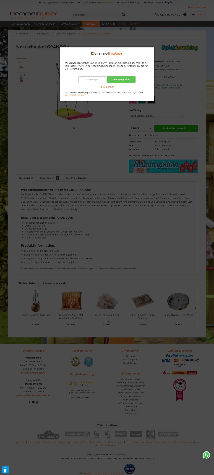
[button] (5, 469)
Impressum (81, 95)
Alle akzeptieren (121, 79)
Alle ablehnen (107, 86)
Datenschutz (70, 95)
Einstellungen (92, 79)
